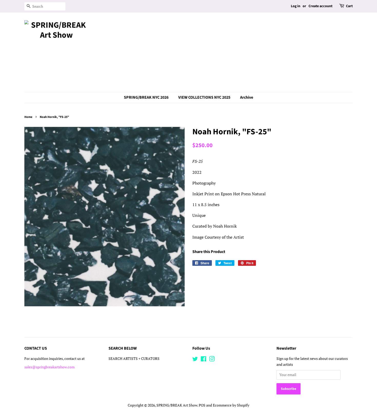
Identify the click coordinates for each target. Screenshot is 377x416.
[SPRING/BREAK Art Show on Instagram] (212, 360)
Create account (320, 6)
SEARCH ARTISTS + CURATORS (134, 358)
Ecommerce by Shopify (231, 405)
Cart (349, 6)
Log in (295, 6)
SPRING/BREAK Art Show (176, 405)
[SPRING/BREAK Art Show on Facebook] (203, 360)
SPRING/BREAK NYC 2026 (146, 97)
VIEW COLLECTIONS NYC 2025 (204, 97)
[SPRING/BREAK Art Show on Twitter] (195, 360)
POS (202, 405)
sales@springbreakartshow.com (49, 367)
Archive (246, 97)
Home (28, 117)
